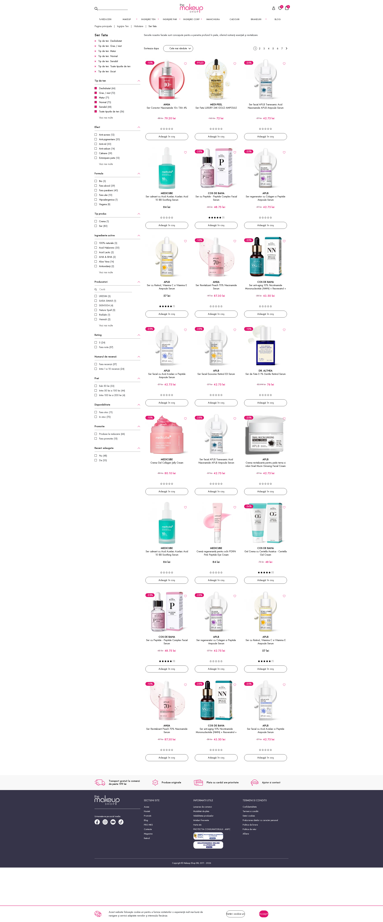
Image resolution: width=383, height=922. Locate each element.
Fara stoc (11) (106, 412)
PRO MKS (148, 824)
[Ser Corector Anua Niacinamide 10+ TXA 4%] (166, 79)
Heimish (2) (105, 319)
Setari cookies (249, 815)
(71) (104, 97)
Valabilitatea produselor (203, 815)
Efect (97, 127)
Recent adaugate (104, 448)
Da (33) (103, 460)
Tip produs (100, 213)
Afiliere (246, 833)
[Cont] (272, 9)
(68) (105, 107)
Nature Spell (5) (107, 310)
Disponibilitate (102, 404)
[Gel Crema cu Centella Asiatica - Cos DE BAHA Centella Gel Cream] (265, 523)
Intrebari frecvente (201, 820)
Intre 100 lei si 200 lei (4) (112, 395)
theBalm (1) (104, 314)
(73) (105, 102)
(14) (107, 148)
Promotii (147, 815)
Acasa (146, 806)
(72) (107, 93)
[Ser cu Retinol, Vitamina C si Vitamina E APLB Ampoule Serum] (166, 256)
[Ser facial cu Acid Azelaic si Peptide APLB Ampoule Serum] (166, 345)
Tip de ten (100, 80)
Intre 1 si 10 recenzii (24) (111, 369)
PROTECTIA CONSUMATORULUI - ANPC (211, 829)
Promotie (99, 426)
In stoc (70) (105, 417)
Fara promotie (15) (108, 438)
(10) (105, 195)
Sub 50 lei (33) (106, 386)
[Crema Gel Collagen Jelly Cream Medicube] (166, 434)
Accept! (263, 914)
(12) (107, 134)
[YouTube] (114, 823)
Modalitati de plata (201, 811)
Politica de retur (249, 829)
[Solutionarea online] (216, 845)
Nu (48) (103, 455)
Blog (278, 19)
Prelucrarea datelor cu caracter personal (260, 820)
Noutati (147, 811)
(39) (105, 153)
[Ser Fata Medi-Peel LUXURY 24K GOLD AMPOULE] (216, 79)
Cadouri (235, 19)
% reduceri (105, 19)
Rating (98, 335)
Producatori (101, 282)
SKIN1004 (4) (106, 305)
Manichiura (213, 19)
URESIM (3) (105, 296)
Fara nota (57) (106, 347)
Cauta (113, 8)
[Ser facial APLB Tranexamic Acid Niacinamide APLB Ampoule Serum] (265, 79)
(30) (105, 144)
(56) (111, 111)
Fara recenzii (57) (108, 364)
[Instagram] (106, 823)
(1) (108, 199)
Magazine (148, 833)
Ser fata (152, 26)
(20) (109, 139)
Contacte (148, 829)
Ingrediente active (105, 235)
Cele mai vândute (178, 48)
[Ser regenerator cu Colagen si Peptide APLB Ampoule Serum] (265, 168)
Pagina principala (103, 26)
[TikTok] (122, 823)
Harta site (197, 824)
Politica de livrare (250, 824)
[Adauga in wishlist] (185, 63)
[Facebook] (98, 823)
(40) (108, 190)
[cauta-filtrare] (96, 289)
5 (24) (102, 342)
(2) (106, 252)
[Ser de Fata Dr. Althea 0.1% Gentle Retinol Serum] (265, 345)
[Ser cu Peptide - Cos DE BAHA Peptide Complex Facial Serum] (216, 168)
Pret (97, 378)
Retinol (147, 838)
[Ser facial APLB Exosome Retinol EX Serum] (216, 345)
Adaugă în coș (167, 136)
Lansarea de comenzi (202, 806)
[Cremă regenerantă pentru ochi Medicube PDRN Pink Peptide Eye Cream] (216, 523)
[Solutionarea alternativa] (216, 836)
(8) (104, 204)
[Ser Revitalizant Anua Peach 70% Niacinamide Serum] (216, 256)
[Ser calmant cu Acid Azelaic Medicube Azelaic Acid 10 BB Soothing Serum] (166, 168)
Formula (99, 173)
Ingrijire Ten (123, 26)
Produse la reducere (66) (112, 434)
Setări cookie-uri (235, 914)
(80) (103, 226)
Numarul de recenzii (106, 356)
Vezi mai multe (106, 117)
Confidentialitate (250, 806)
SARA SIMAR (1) (107, 301)
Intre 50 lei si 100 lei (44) (112, 390)
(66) (107, 88)
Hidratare (138, 26)
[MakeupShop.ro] (191, 8)
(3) (102, 181)
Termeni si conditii (250, 811)
